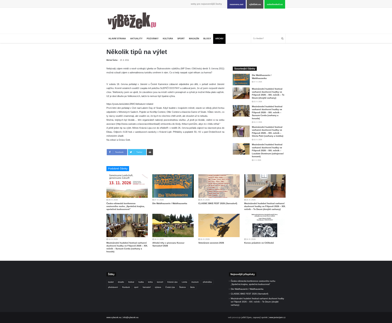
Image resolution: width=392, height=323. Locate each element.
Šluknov (182, 287)
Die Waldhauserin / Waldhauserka (169, 203)
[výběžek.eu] (133, 21)
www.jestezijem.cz (277, 317)
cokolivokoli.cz (275, 4)
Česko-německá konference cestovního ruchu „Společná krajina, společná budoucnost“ (125, 206)
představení (113, 287)
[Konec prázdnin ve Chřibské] (265, 225)
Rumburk (126, 287)
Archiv (219, 38)
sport (136, 287)
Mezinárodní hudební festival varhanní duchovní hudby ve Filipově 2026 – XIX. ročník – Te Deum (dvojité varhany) (265, 206)
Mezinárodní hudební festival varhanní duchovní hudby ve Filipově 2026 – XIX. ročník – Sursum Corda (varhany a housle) (267, 112)
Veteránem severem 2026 (211, 243)
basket (111, 282)
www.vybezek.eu (113, 317)
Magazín (194, 38)
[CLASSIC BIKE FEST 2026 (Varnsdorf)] (219, 186)
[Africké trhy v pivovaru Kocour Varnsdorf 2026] (173, 225)
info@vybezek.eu (130, 317)
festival (131, 282)
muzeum (195, 282)
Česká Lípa (170, 287)
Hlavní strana (117, 38)
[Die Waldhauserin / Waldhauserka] (241, 79)
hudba (141, 282)
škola (192, 287)
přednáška (207, 282)
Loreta (184, 282)
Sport (181, 38)
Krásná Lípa (172, 282)
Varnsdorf (147, 287)
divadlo (121, 282)
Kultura (168, 38)
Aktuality (136, 38)
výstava (158, 287)
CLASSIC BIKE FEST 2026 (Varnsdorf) (217, 203)
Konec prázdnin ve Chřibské (259, 243)
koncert (160, 282)
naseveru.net (236, 4)
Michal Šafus (112, 60)
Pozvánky (152, 38)
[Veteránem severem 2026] (219, 225)
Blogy (207, 38)
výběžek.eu (255, 4)
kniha (150, 282)
